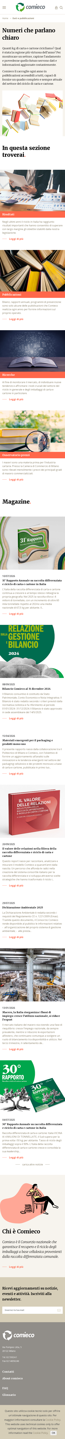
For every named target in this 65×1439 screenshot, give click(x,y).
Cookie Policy (53, 1419)
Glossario (9, 1395)
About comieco (12, 1378)
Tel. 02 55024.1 (9, 1357)
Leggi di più (16, 1266)
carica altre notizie (32, 1164)
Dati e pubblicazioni (23, 18)
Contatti (8, 1371)
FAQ (5, 1388)
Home (5, 18)
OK (53, 1433)
